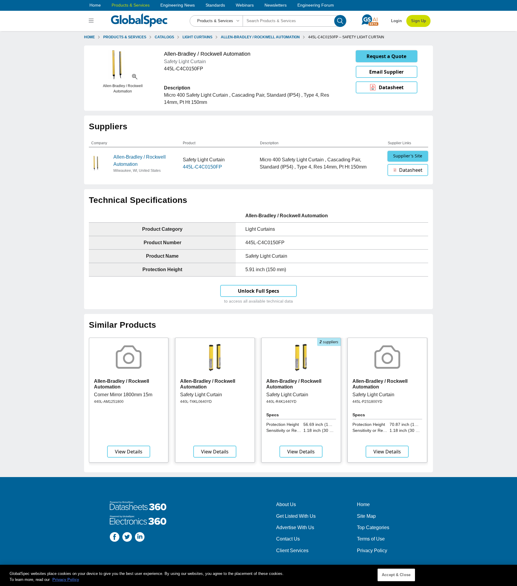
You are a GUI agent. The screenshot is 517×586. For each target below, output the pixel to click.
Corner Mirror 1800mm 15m (123, 394)
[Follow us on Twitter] (127, 538)
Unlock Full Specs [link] (258, 291)
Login (396, 21)
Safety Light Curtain (201, 394)
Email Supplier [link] (386, 72)
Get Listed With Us (296, 516)
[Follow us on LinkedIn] (140, 538)
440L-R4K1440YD (281, 402)
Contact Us (288, 538)
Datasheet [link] (391, 87)
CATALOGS (164, 37)
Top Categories (373, 527)
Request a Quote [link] (386, 56)
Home (95, 5)
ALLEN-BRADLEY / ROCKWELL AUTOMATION (260, 37)
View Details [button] (128, 451)
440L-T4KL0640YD (196, 402)
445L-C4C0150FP (202, 166)
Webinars (245, 5)
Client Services (292, 550)
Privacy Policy (372, 550)
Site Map (366, 516)
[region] (258, 575)
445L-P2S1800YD (367, 402)
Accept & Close (396, 575)
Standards (215, 5)
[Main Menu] (92, 20)
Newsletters (275, 5)
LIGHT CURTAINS (197, 37)
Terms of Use (371, 538)
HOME (89, 37)
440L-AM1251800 (109, 402)
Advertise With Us (295, 527)
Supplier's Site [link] (407, 156)
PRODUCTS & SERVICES (124, 37)
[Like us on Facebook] (114, 538)
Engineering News (177, 5)
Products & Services (131, 5)
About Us (286, 504)
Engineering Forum (315, 5)
